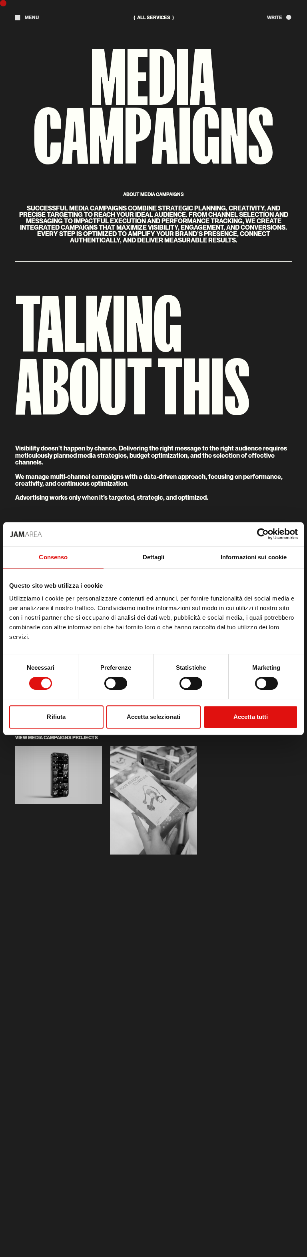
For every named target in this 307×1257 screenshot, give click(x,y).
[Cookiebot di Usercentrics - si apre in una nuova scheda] (263, 534)
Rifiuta (56, 716)
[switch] (115, 683)
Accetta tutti (250, 716)
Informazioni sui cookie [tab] (254, 557)
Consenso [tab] (53, 557)
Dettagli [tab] (154, 557)
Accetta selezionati (153, 716)
